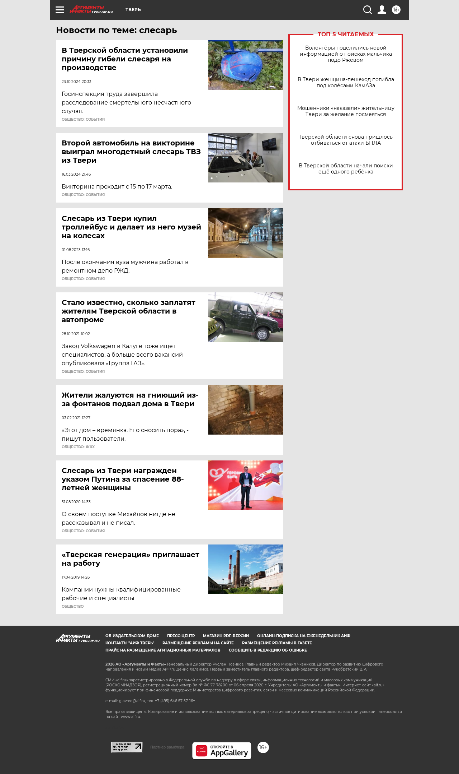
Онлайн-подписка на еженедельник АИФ (303, 636)
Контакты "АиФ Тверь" (129, 643)
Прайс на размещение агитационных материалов (163, 650)
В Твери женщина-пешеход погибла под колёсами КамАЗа (346, 83)
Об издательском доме (132, 636)
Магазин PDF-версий (226, 636)
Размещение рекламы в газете (277, 643)
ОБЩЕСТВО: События (83, 119)
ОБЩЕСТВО (73, 606)
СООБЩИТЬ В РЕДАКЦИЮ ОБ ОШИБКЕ (268, 650)
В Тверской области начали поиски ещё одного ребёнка (346, 169)
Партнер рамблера (167, 747)
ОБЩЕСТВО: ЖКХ (78, 447)
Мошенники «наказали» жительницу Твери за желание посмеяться (345, 111)
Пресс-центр (181, 636)
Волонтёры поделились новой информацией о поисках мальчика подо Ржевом (346, 54)
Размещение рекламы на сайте (198, 643)
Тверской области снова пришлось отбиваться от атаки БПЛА (346, 140)
